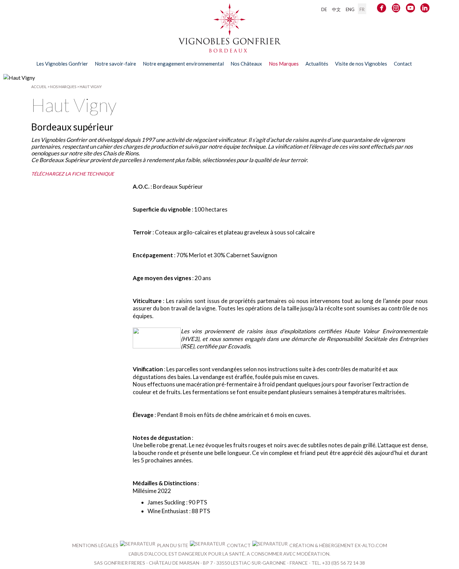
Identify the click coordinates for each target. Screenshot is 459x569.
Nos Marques (63, 86)
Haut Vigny (91, 86)
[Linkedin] (424, 9)
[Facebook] (381, 9)
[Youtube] (410, 9)
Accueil (39, 86)
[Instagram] (396, 9)
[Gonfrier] (229, 49)
